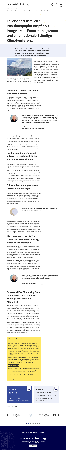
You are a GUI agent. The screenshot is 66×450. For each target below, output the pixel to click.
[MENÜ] (61, 4)
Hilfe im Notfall (50, 430)
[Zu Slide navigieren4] (35, 423)
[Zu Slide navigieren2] (31, 423)
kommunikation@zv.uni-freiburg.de (21, 400)
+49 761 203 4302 (15, 398)
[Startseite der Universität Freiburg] (18, 4)
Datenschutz (41, 430)
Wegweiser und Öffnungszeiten (29, 432)
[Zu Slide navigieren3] (33, 423)
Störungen (41, 432)
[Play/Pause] (27, 423)
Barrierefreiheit (22, 430)
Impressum (32, 430)
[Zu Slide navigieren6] (39, 423)
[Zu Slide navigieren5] (37, 423)
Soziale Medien (33, 445)
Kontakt (14, 430)
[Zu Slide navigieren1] (29, 423)
